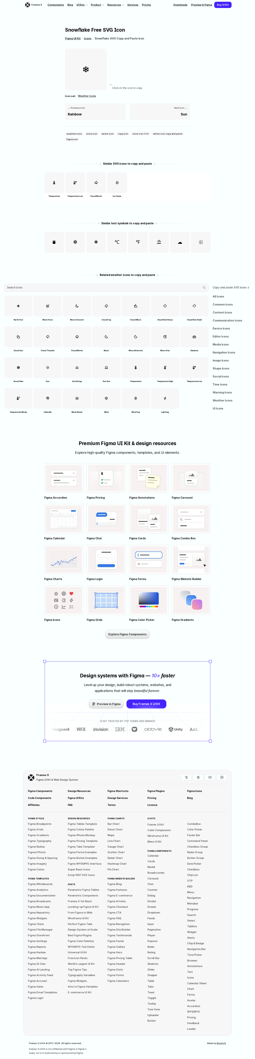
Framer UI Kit (155, 824)
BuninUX (221, 1043)
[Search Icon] (106, 287)
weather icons (87, 96)
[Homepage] (31, 777)
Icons (87, 38)
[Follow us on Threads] (198, 777)
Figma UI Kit (73, 38)
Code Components (159, 830)
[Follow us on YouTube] (210, 777)
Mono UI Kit (154, 841)
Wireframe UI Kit (157, 835)
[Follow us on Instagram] (222, 777)
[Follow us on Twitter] (186, 777)
